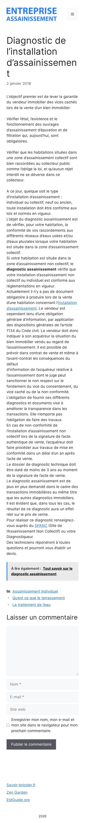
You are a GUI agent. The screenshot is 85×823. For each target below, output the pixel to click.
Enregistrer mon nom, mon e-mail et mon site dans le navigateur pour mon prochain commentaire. (44, 725)
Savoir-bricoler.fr (21, 785)
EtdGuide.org (18, 800)
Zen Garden (17, 792)
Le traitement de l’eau (31, 604)
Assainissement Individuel (35, 591)
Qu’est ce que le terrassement (38, 598)
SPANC (41, 525)
